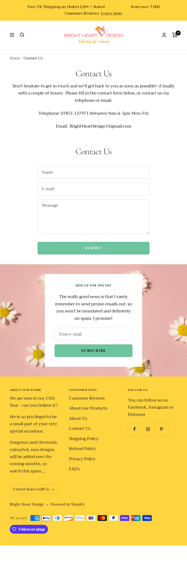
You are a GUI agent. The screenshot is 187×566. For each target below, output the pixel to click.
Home (15, 58)
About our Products (88, 408)
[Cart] (174, 34)
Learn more (111, 13)
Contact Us (79, 428)
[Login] (164, 35)
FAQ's (74, 468)
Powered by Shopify (67, 504)
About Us (78, 418)
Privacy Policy (82, 458)
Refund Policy (82, 448)
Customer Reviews (87, 398)
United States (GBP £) (31, 489)
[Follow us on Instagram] (148, 429)
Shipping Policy (84, 438)
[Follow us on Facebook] (134, 429)
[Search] (22, 35)
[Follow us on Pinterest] (161, 429)
